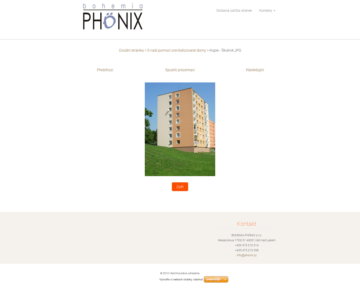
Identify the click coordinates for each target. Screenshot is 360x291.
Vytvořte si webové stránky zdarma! (181, 279)
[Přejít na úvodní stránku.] (113, 17)
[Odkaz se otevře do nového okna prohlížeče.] (180, 129)
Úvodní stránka (131, 50)
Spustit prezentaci (180, 70)
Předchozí (105, 70)
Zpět (180, 187)
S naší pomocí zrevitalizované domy (176, 50)
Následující (255, 70)
